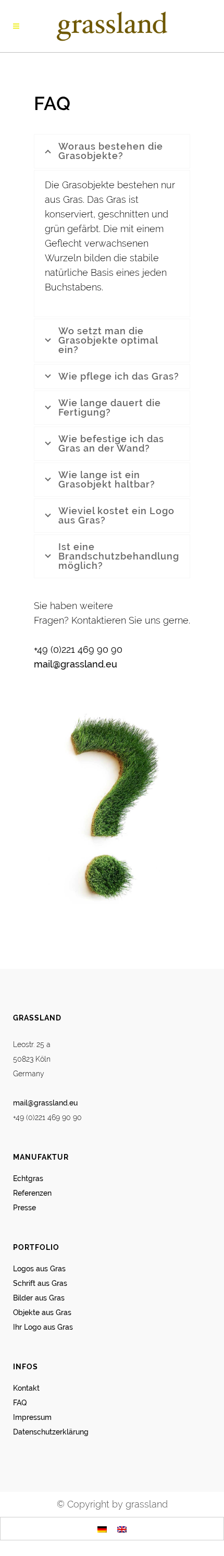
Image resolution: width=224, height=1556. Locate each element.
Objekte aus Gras (42, 1312)
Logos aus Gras (39, 1269)
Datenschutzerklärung (51, 1432)
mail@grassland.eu (75, 664)
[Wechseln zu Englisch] (122, 1528)
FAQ (20, 1403)
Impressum (32, 1417)
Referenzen (32, 1193)
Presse (24, 1208)
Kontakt (26, 1388)
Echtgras (28, 1178)
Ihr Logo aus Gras (43, 1327)
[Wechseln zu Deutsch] (102, 1528)
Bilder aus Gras (39, 1298)
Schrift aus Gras (40, 1283)
